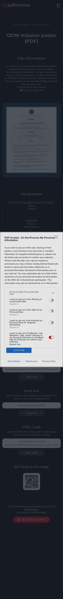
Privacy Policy (49, 361)
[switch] (51, 300)
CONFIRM (19, 350)
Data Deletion (14, 361)
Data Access (31, 361)
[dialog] (31, 299)
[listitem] (31, 293)
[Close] (57, 238)
